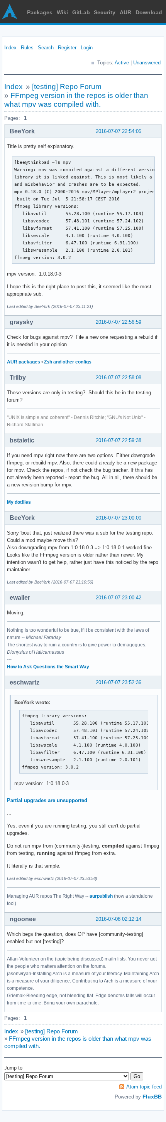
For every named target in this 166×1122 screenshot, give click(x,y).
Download (149, 12)
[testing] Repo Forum (67, 86)
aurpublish (101, 896)
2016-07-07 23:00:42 (118, 598)
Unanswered (147, 63)
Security (104, 12)
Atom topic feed (144, 1087)
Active (122, 63)
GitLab (81, 12)
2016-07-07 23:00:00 (118, 518)
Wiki (62, 12)
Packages (40, 12)
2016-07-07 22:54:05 (118, 131)
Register (67, 47)
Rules (27, 47)
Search (46, 47)
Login (87, 47)
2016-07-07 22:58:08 (118, 377)
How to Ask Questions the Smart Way (48, 666)
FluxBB (152, 1096)
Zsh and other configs (67, 362)
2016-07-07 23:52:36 (118, 682)
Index (10, 47)
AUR (125, 12)
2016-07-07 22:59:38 (118, 440)
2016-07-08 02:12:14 (118, 919)
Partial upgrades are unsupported (47, 800)
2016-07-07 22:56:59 (118, 322)
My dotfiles (19, 502)
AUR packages (23, 362)
